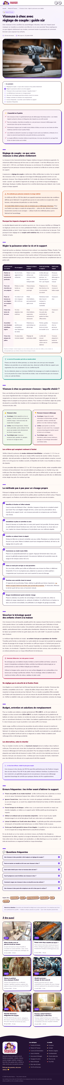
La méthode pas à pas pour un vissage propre (19, 93)
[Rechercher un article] (56, 2)
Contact (51, 1048)
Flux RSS (51, 1062)
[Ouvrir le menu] (59, 2)
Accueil (4, 8)
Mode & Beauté (35, 1062)
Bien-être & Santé (35, 1064)
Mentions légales (53, 1051)
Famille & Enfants (35, 1045)
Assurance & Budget (36, 1056)
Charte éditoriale (53, 1056)
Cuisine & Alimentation (37, 1051)
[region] (32, 308)
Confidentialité (53, 1053)
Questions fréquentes (12, 102)
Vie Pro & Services (36, 1067)
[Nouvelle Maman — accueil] (10, 3)
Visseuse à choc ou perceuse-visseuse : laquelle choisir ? (21, 91)
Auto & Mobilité (35, 1053)
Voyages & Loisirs (36, 1059)
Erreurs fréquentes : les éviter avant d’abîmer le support (21, 99)
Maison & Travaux (12, 8)
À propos (51, 1045)
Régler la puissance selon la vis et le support (18, 89)
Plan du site (52, 1059)
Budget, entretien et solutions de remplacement (19, 97)
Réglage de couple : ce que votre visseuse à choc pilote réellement (24, 86)
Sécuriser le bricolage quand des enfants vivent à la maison (22, 95)
